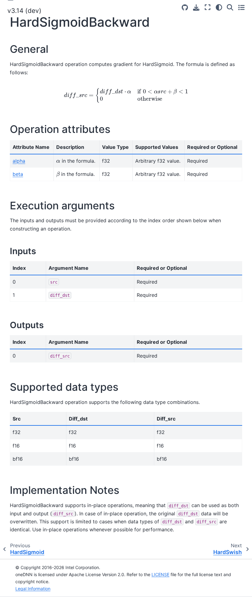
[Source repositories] (185, 7)
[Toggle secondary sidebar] (241, 7)
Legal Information (32, 588)
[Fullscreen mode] (207, 7)
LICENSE (160, 574)
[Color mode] (219, 7)
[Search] (230, 7)
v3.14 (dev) (24, 10)
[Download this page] (196, 7)
